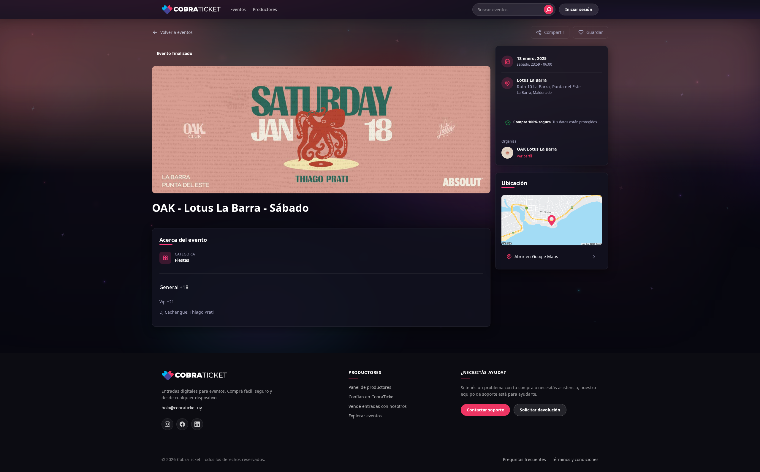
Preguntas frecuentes (524, 459)
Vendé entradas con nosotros (378, 406)
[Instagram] (167, 424)
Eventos (238, 9)
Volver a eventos (176, 32)
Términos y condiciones (575, 459)
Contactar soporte (485, 410)
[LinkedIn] (197, 424)
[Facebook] (182, 424)
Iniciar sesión (578, 9)
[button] (550, 32)
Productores (265, 9)
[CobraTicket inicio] (191, 9)
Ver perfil (524, 156)
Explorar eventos (365, 416)
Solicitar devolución (540, 410)
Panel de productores (370, 387)
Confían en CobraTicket (372, 397)
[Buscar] (548, 9)
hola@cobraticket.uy (182, 408)
